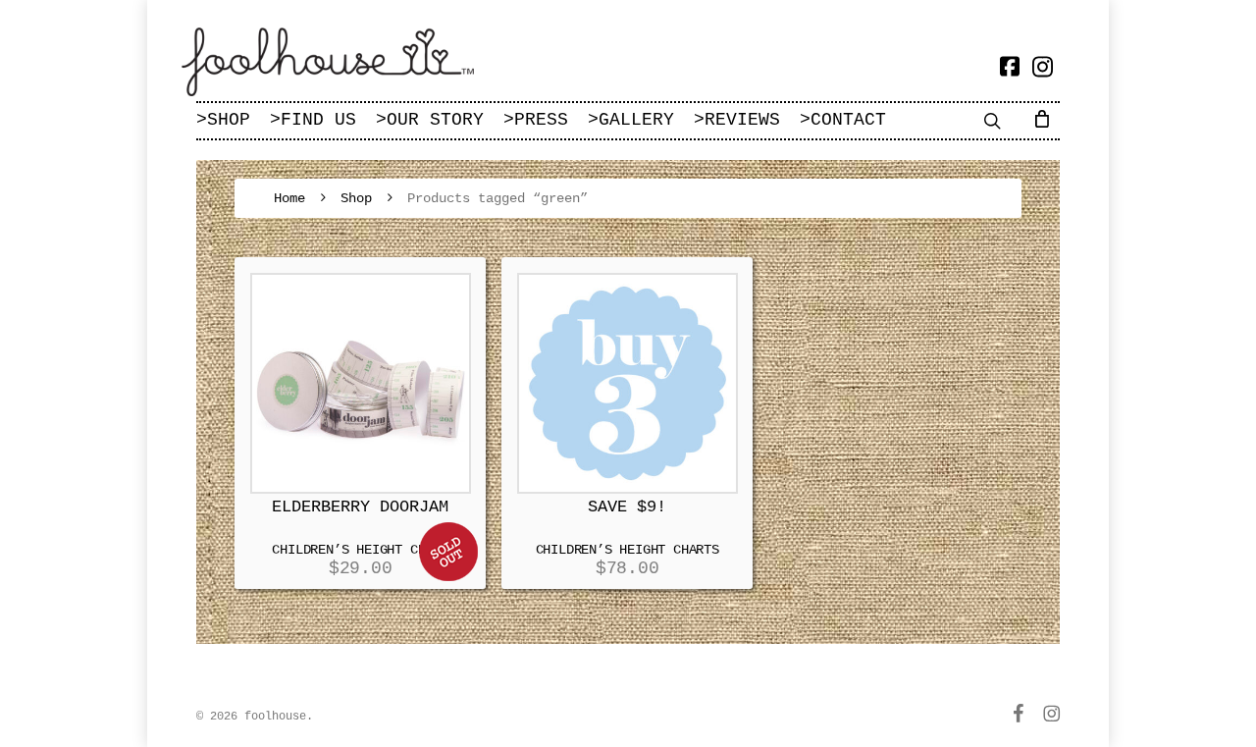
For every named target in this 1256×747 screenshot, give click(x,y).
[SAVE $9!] (627, 383)
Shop (356, 198)
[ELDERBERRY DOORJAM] (360, 383)
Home (289, 198)
